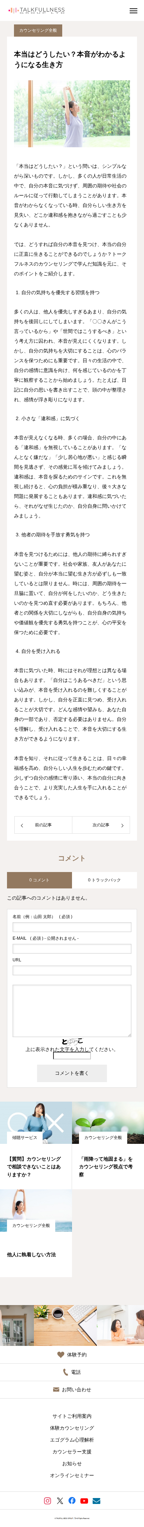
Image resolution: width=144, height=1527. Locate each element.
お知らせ (72, 1463)
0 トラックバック (104, 880)
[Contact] (97, 1500)
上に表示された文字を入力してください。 (72, 1049)
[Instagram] (48, 1500)
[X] (60, 1500)
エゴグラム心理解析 (72, 1440)
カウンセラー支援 (72, 1451)
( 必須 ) (42, 917)
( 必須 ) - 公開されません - (46, 938)
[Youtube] (84, 1500)
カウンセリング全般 (38, 30)
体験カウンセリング (72, 1428)
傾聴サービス (24, 1137)
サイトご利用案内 (72, 1416)
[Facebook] (72, 1500)
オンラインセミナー (72, 1475)
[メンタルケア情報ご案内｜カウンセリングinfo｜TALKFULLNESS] (36, 10)
